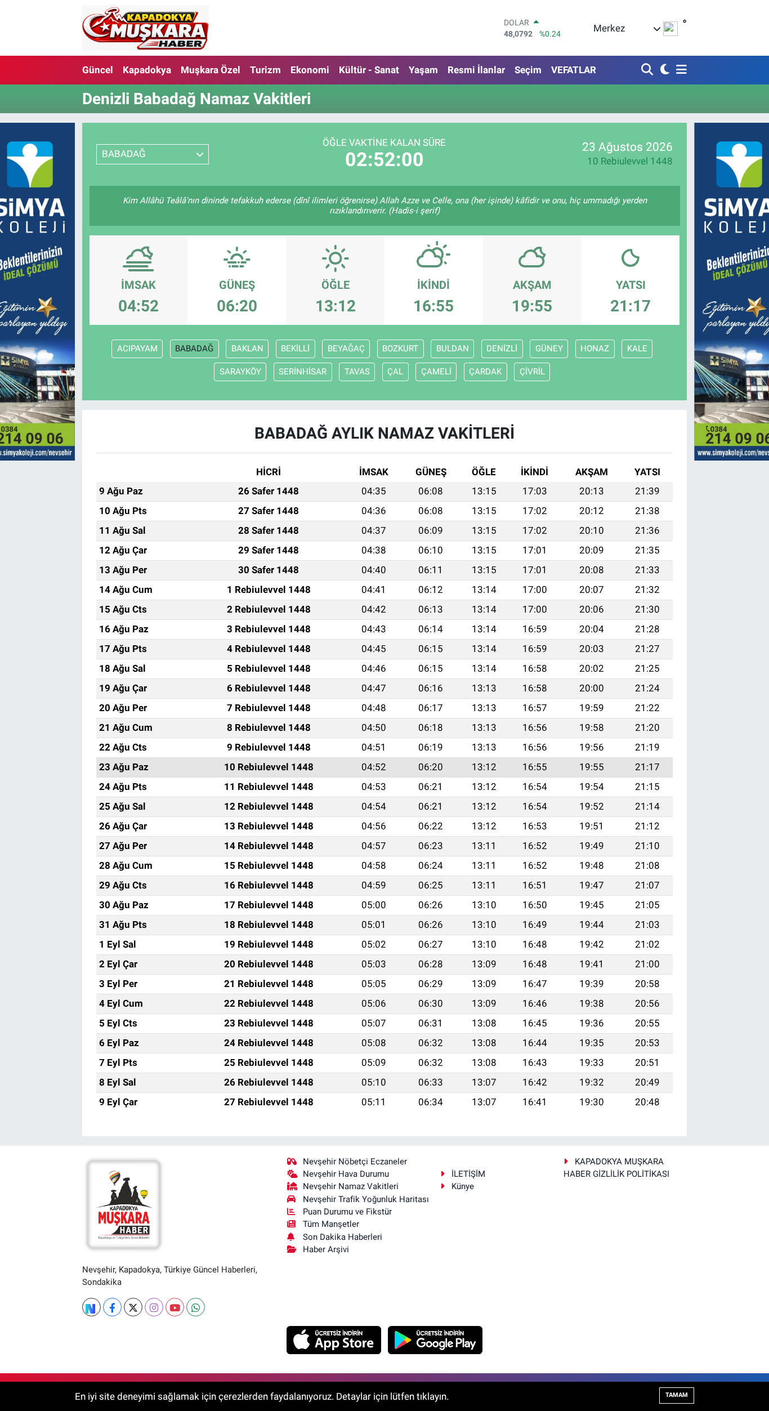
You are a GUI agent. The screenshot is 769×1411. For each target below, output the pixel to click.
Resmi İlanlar (476, 69)
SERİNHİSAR (303, 372)
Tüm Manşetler (331, 1224)
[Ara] (648, 70)
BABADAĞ (194, 348)
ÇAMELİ (436, 372)
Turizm (265, 69)
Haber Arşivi (326, 1249)
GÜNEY (549, 348)
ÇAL (395, 372)
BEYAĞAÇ (346, 348)
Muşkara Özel (210, 69)
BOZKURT (400, 348)
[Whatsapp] (195, 1307)
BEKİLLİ (295, 348)
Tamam (676, 1395)
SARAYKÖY (240, 372)
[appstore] (335, 1339)
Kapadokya (147, 69)
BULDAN (452, 348)
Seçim (528, 69)
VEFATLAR (573, 69)
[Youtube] (175, 1307)
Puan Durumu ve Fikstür (347, 1212)
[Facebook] (112, 1307)
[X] (133, 1307)
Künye (462, 1186)
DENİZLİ (501, 348)
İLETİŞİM (468, 1174)
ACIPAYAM (137, 348)
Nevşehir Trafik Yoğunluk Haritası (366, 1199)
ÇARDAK (485, 372)
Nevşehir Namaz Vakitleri (351, 1186)
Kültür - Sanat (369, 69)
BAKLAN (247, 348)
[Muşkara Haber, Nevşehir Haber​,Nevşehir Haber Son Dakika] (145, 27)
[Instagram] (154, 1307)
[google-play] (435, 1339)
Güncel (97, 69)
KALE (637, 348)
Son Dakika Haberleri (342, 1237)
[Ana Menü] (679, 70)
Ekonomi (309, 69)
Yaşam (423, 69)
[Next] (91, 1307)
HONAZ (594, 348)
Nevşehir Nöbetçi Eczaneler (355, 1162)
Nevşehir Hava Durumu (346, 1174)
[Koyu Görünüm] (663, 70)
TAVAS (357, 372)
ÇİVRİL (532, 372)
